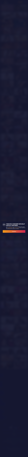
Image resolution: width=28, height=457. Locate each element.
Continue (14, 231)
